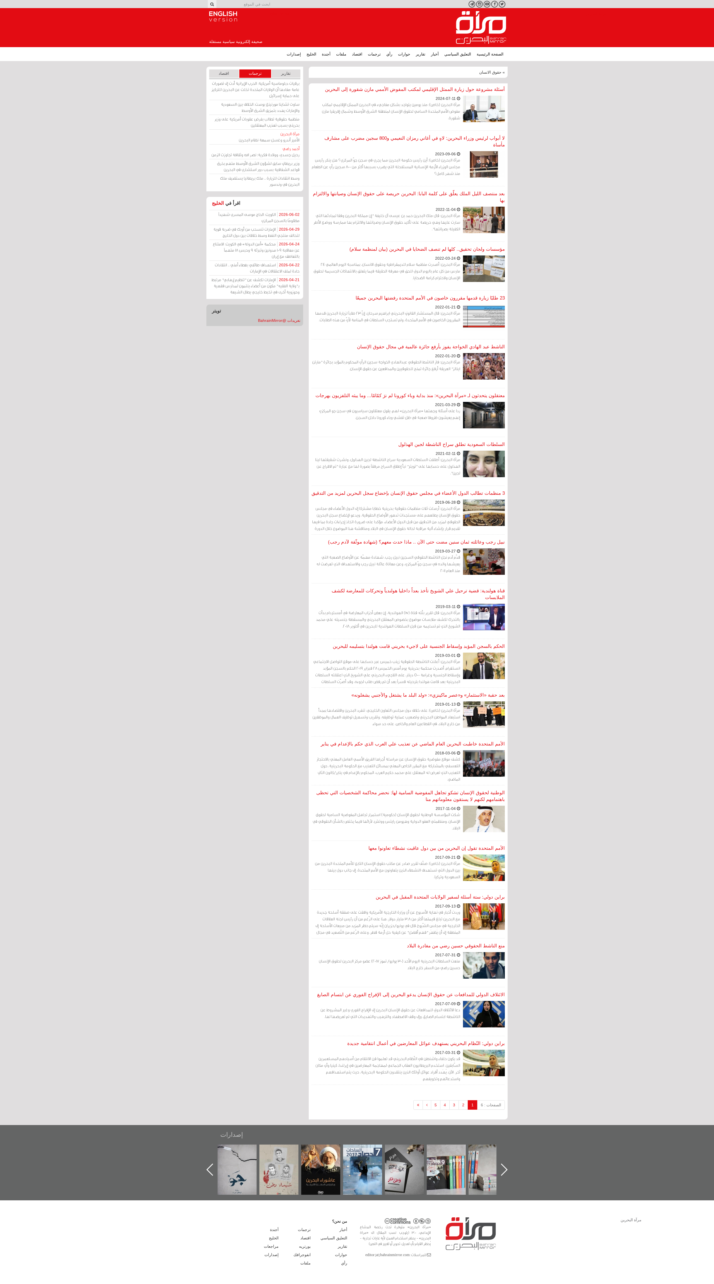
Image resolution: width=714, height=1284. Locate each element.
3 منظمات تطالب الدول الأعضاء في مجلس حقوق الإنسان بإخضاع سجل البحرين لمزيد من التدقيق (408, 493)
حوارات (404, 54)
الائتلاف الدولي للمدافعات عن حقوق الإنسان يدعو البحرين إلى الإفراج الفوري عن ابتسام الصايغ (411, 994)
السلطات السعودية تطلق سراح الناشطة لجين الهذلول (451, 444)
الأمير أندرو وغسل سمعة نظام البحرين (269, 137)
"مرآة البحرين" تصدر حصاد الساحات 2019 (493, 1157)
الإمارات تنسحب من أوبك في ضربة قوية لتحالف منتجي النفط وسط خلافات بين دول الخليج (256, 232)
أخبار (435, 54)
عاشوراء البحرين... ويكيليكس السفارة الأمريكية (368, 1157)
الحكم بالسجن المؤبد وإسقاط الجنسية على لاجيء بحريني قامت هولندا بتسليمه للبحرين (419, 646)
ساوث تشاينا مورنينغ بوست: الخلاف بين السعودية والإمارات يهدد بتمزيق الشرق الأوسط (260, 107)
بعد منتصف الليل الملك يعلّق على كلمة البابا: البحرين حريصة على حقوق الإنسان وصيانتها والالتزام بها (409, 197)
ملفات (341, 54)
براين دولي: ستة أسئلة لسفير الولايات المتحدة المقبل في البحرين (440, 897)
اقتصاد (357, 54)
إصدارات (294, 54)
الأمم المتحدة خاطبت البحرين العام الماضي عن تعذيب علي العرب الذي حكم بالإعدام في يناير (413, 744)
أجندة (326, 54)
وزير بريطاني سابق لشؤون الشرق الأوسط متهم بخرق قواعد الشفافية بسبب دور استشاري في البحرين (258, 166)
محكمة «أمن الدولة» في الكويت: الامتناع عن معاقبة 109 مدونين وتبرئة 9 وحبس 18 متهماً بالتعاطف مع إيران (256, 250)
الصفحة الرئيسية (490, 54)
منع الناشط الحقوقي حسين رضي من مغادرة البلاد (456, 945)
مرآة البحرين (481, 27)
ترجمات (374, 54)
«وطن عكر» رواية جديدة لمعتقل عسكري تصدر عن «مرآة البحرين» (452, 1160)
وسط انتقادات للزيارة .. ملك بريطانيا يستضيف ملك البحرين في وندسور (260, 181)
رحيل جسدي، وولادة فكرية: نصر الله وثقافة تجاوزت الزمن (255, 152)
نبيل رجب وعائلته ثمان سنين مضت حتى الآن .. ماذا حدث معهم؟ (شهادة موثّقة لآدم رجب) (416, 542)
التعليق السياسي (457, 54)
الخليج (311, 54)
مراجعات (271, 1246)
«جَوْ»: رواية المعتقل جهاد (284, 1154)
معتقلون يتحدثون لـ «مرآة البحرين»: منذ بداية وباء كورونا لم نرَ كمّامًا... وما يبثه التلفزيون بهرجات (410, 395)
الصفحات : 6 (491, 1105)
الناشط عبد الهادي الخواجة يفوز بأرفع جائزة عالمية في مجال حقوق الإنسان (431, 346)
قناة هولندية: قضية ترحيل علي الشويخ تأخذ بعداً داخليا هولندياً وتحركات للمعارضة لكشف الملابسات (418, 594)
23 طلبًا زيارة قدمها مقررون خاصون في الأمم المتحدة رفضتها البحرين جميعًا (430, 298)
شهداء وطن (326, 1150)
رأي (389, 54)
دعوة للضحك (242, 1150)
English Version (223, 16)
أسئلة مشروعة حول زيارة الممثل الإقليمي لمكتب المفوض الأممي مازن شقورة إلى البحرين (415, 89)
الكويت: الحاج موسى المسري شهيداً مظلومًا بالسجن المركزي (259, 217)
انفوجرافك (302, 1254)
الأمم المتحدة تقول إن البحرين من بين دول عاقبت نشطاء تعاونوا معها (436, 848)
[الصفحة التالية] (427, 1105)
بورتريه (305, 1246)
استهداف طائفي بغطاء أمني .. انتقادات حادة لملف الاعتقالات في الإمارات (257, 268)
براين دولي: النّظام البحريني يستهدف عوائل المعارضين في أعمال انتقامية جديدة (426, 1043)
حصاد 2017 (410, 1150)
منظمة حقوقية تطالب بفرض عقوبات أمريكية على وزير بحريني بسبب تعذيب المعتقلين (257, 122)
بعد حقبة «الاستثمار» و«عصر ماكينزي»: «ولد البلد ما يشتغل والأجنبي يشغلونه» (428, 695)
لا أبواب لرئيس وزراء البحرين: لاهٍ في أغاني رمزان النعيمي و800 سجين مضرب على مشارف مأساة (414, 142)
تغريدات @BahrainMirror (279, 320)
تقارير (420, 54)
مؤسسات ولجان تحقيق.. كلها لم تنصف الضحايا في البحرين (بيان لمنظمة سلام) (427, 249)
